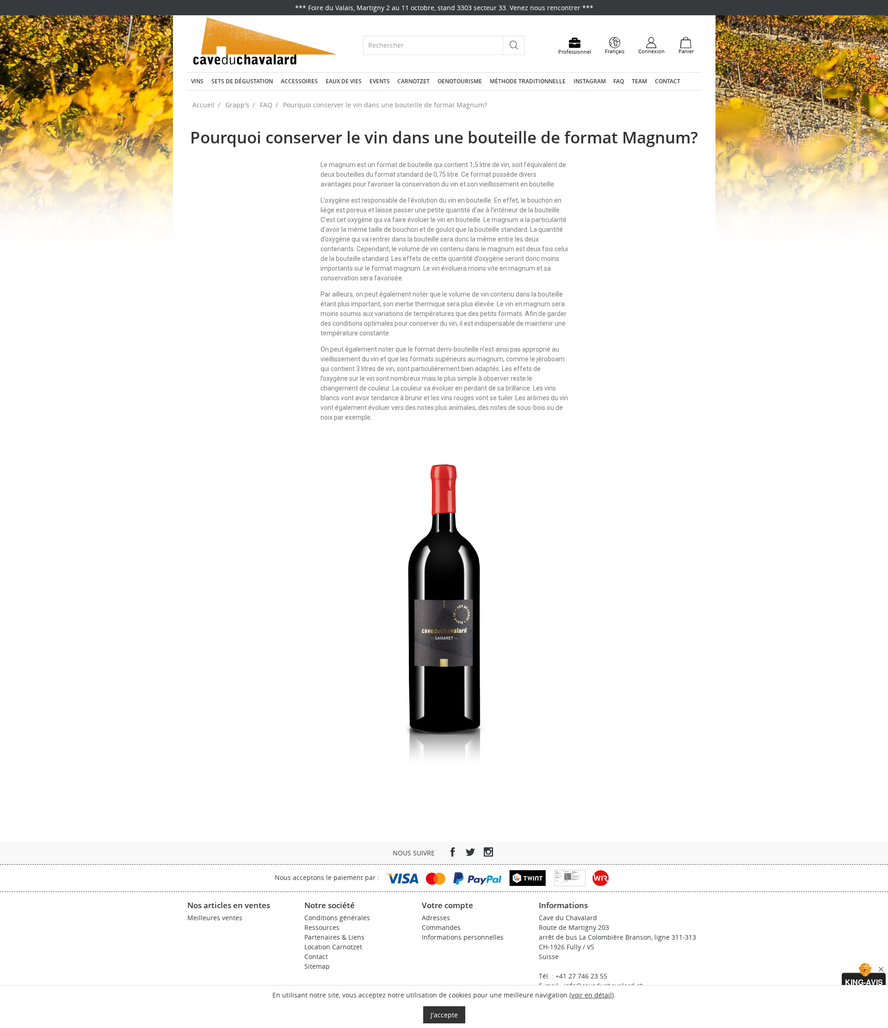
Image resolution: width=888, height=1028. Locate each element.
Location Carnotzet (333, 946)
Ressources (321, 927)
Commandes (441, 927)
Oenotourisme (460, 81)
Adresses (436, 917)
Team (639, 81)
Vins (197, 81)
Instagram (590, 81)
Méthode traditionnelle (528, 81)
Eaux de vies (344, 81)
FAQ (618, 81)
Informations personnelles (463, 937)
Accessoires (299, 81)
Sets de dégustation (242, 81)
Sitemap (317, 966)
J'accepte (444, 1014)
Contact (667, 81)
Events (380, 81)
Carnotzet (413, 81)
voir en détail (591, 995)
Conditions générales (337, 917)
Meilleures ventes (214, 917)
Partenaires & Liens (334, 937)
